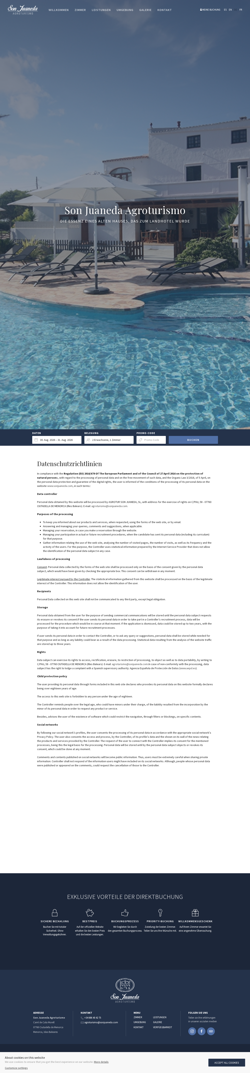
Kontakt (139, 1027)
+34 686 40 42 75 (92, 1017)
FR (240, 9)
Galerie (157, 1022)
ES (225, 9)
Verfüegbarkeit (162, 1027)
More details (101, 1062)
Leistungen (159, 1017)
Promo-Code (146, 433)
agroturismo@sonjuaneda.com (109, 506)
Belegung (91, 433)
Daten (36, 433)
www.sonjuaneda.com (60, 486)
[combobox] (56, 440)
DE (235, 9)
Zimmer (138, 1017)
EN (230, 9)
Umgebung (140, 1022)
